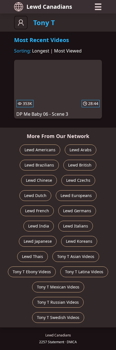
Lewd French (37, 210)
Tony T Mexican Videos (58, 287)
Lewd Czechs (78, 180)
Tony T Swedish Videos (58, 317)
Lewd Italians (75, 226)
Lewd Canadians (49, 6)
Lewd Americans (39, 149)
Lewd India (38, 226)
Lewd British (80, 165)
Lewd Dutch (35, 195)
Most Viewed (68, 51)
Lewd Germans (77, 210)
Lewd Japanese (38, 241)
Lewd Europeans (76, 195)
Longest (40, 51)
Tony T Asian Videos (75, 256)
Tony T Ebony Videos (32, 271)
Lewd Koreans (79, 241)
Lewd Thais (32, 256)
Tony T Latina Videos (84, 271)
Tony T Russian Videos (58, 302)
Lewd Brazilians (39, 165)
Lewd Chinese (39, 180)
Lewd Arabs (81, 149)
